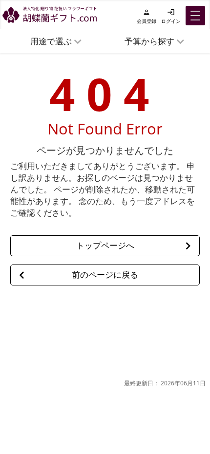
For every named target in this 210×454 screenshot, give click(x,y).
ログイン (171, 16)
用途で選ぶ (51, 41)
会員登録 (146, 16)
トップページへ (105, 245)
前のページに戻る (105, 274)
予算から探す (149, 41)
